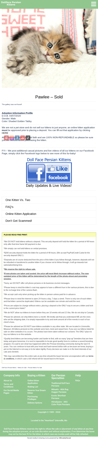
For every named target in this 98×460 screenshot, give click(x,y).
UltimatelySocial (65, 438)
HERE (5, 133)
